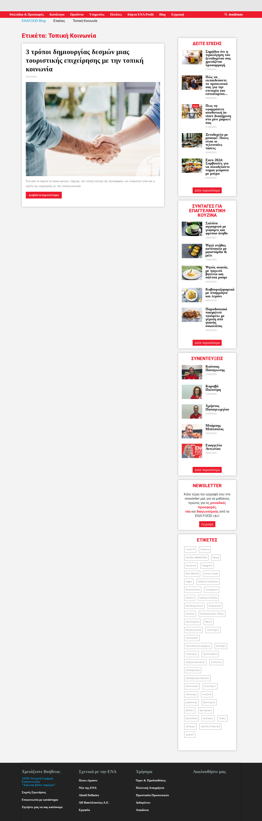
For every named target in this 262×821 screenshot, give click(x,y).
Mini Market (192, 573)
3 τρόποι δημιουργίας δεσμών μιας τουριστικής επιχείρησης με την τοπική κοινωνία (84, 60)
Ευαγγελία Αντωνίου (214, 446)
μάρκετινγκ (191, 702)
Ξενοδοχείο (213, 629)
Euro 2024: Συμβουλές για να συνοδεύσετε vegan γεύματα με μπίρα (218, 167)
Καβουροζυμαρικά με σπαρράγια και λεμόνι (220, 292)
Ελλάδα (190, 597)
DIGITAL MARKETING (196, 557)
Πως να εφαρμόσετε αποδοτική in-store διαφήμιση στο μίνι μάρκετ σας (218, 114)
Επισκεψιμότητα (194, 605)
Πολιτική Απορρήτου (150, 787)
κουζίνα (206, 694)
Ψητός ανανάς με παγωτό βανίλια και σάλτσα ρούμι (217, 272)
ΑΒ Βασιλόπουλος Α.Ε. (94, 802)
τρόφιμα (190, 726)
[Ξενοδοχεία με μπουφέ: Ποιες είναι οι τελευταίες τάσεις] (192, 140)
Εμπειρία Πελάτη (208, 597)
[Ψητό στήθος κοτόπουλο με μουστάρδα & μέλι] (192, 251)
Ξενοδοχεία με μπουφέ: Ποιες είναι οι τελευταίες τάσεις (217, 141)
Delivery (204, 549)
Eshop (216, 557)
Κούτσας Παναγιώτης (215, 368)
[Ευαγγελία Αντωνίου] (192, 451)
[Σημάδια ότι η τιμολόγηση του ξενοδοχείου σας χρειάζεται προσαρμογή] (192, 57)
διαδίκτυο (216, 662)
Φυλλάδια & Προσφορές (26, 14)
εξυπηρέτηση (193, 670)
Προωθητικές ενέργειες (198, 645)
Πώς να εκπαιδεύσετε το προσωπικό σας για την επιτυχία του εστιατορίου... (217, 85)
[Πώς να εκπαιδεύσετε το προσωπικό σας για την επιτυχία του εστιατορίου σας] (192, 82)
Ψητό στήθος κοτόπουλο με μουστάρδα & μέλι (216, 250)
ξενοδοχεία (209, 702)
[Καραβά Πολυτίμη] (192, 392)
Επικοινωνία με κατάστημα (40, 799)
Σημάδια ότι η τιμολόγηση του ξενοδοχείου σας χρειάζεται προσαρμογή (218, 58)
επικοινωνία (192, 686)
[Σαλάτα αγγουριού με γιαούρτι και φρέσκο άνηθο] (192, 229)
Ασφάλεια (142, 810)
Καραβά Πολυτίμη (213, 387)
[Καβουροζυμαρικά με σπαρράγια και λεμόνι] (192, 295)
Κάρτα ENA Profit (141, 14)
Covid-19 (190, 549)
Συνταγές (221, 645)
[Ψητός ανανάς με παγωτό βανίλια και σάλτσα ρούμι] (192, 273)
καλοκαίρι (191, 694)
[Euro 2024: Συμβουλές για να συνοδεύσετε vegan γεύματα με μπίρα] (192, 165)
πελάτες (190, 710)
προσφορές (206, 710)
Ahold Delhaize (89, 795)
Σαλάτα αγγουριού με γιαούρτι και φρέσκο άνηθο (217, 228)
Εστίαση (190, 613)
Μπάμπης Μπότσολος (215, 427)
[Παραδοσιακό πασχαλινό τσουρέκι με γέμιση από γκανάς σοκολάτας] (192, 315)
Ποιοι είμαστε (88, 780)
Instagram (207, 565)
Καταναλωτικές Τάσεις (212, 613)
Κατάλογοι (57, 14)
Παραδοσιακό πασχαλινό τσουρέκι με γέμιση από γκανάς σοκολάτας (216, 317)
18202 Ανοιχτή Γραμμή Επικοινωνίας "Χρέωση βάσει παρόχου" (39, 782)
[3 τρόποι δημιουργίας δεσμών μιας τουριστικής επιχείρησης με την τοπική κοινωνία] (93, 129)
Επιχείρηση (215, 605)
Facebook (191, 565)
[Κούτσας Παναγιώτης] (192, 372)
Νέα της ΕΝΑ (88, 787)
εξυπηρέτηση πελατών (197, 678)
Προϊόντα (77, 14)
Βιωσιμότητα (193, 589)
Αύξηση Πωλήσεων (208, 581)
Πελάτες (116, 14)
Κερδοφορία (192, 621)
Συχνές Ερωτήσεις (34, 792)
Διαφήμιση (212, 589)
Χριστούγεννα (210, 653)
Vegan (189, 581)
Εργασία (84, 810)
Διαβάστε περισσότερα (44, 195)
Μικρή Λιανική (193, 629)
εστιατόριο (210, 686)
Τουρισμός (191, 653)
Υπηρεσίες (96, 14)
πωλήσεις (208, 718)
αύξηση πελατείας (195, 662)
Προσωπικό (192, 637)
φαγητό (190, 734)
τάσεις (222, 718)
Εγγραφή (177, 14)
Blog (162, 14)
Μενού (208, 621)
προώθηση (191, 718)
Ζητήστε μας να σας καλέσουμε (42, 807)
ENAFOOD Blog (34, 21)
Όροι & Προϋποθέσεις (151, 780)
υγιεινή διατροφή (210, 726)
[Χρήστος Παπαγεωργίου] (192, 411)
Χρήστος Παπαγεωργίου (217, 407)
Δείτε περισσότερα (207, 190)
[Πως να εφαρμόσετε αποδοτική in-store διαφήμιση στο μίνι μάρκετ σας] (192, 111)
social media (211, 573)
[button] (226, 15)
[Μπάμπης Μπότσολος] (192, 431)
